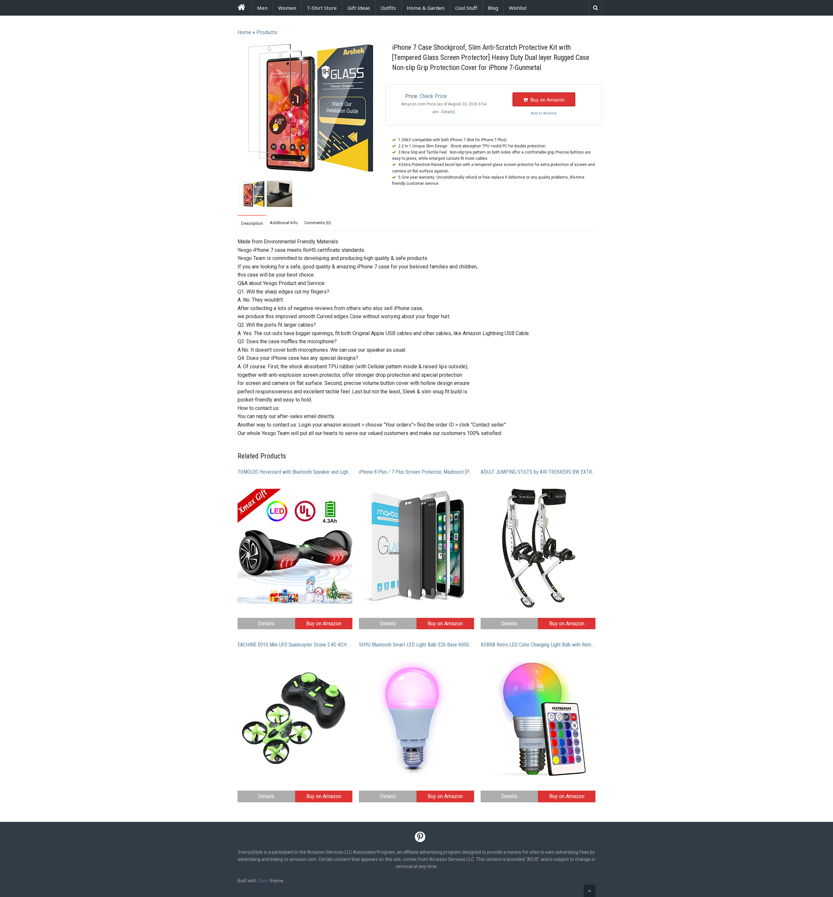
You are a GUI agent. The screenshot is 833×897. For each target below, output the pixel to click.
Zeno (263, 881)
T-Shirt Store (322, 8)
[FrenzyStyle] (241, 8)
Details (266, 623)
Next (387, 109)
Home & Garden (425, 8)
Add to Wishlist (543, 113)
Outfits (388, 8)
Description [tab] (252, 223)
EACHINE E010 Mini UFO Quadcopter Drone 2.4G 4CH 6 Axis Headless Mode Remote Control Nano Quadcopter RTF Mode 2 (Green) (295, 645)
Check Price (433, 96)
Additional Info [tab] (284, 222)
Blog (493, 8)
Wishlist (518, 8)
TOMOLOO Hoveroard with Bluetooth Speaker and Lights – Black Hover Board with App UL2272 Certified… (295, 472)
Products (266, 32)
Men (262, 8)
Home (244, 32)
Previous (229, 109)
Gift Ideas (359, 8)
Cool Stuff (466, 8)
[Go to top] (589, 891)
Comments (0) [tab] (317, 222)
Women (287, 8)
